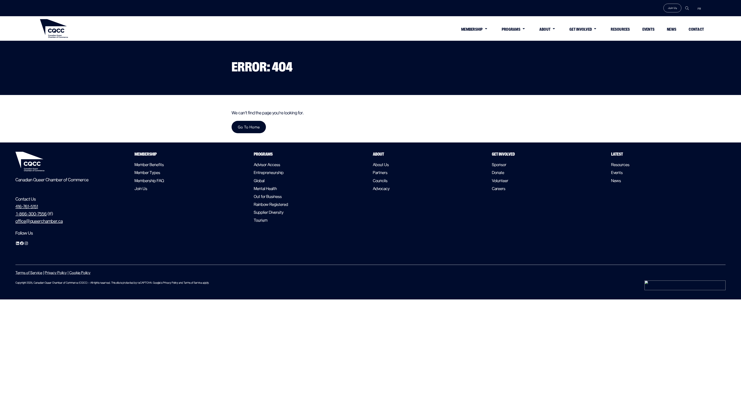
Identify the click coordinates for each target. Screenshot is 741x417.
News (671, 29)
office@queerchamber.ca (39, 220)
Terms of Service (28, 272)
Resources (620, 29)
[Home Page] (54, 28)
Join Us (672, 7)
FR (699, 8)
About (545, 29)
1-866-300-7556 (31, 213)
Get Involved (580, 29)
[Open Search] (687, 8)
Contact (696, 29)
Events (648, 29)
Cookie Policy (80, 272)
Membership (472, 29)
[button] (486, 28)
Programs (511, 29)
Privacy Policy (56, 272)
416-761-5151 (26, 206)
